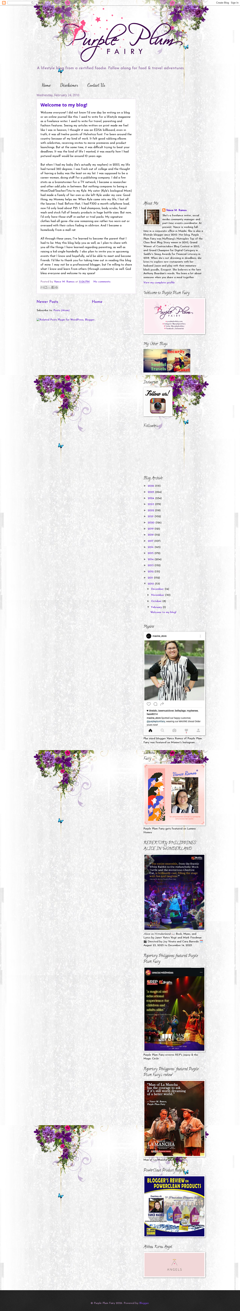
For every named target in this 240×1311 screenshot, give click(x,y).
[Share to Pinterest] (56, 287)
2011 (151, 577)
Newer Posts (47, 302)
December (158, 589)
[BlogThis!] (46, 287)
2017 (151, 541)
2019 (151, 529)
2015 (151, 553)
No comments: (102, 281)
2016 (151, 547)
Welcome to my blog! (63, 105)
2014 (151, 559)
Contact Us (96, 85)
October (156, 601)
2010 (151, 583)
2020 (151, 522)
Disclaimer (69, 85)
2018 (151, 535)
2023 (151, 504)
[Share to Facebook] (53, 287)
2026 (151, 486)
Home (46, 85)
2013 (151, 565)
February (157, 607)
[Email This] (42, 287)
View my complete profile (159, 282)
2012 (151, 571)
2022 (151, 510)
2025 (151, 492)
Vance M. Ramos (176, 210)
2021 (151, 516)
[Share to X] (49, 287)
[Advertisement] (166, 116)
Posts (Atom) (61, 310)
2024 (151, 498)
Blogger (144, 1303)
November (158, 595)
